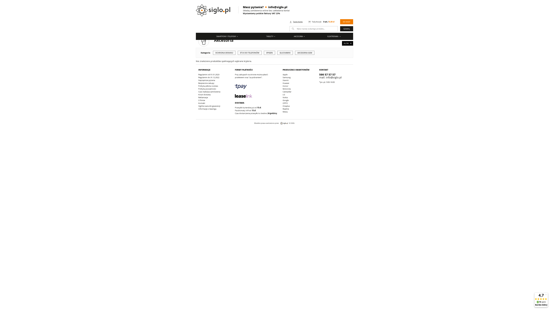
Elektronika (333, 36)
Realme (286, 109)
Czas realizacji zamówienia (209, 91)
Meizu (285, 111)
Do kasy (346, 21)
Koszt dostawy (204, 94)
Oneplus (286, 106)
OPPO (285, 103)
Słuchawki (285, 53)
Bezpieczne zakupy (206, 83)
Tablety (269, 36)
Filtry (346, 43)
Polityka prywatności (207, 89)
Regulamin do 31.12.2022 (208, 77)
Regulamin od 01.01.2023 (208, 74)
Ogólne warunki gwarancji (209, 106)
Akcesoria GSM (304, 53)
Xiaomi (286, 80)
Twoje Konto (298, 22)
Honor (285, 86)
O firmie (201, 100)
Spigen (269, 53)
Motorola (287, 89)
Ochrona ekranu (224, 53)
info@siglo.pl (277, 7)
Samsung (287, 77)
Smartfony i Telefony (226, 36)
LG (284, 94)
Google (286, 100)
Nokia (285, 97)
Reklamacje (203, 97)
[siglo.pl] (215, 8)
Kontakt (201, 103)
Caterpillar (287, 91)
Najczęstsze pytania (206, 80)
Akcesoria (298, 36)
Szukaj (346, 28)
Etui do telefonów (249, 53)
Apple (285, 74)
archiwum (5, 128)
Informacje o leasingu (207, 109)
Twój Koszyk (323, 22)
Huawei (286, 83)
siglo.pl (284, 123)
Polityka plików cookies (208, 86)
